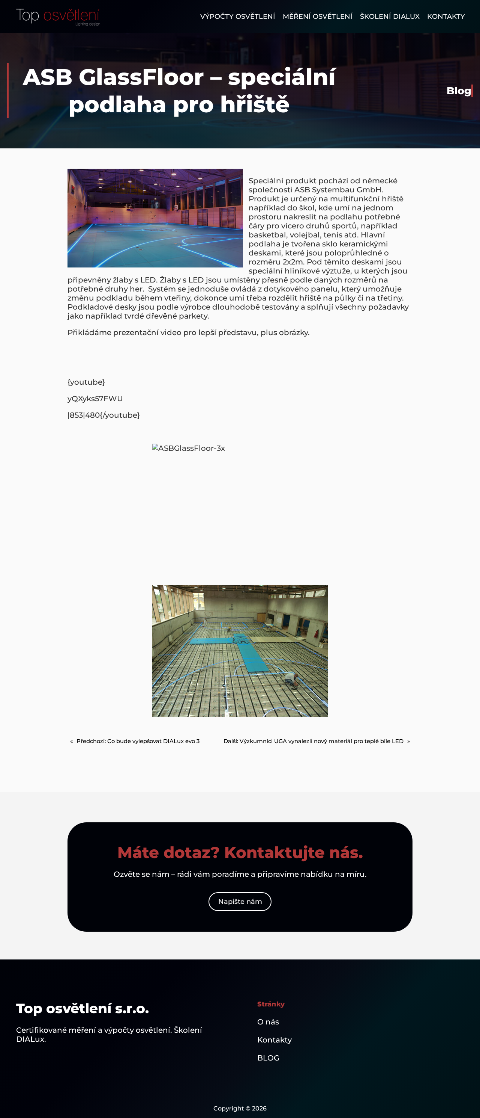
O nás (268, 1021)
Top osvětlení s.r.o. (82, 1008)
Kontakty (274, 1039)
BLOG (268, 1057)
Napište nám (240, 901)
